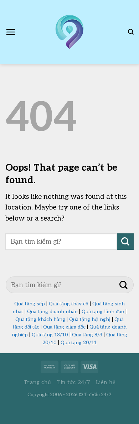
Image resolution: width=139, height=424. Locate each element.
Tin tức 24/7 (73, 382)
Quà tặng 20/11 (79, 343)
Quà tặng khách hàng (40, 319)
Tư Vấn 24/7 (98, 395)
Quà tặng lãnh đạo (103, 312)
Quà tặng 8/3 (87, 335)
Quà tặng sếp (29, 304)
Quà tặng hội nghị (89, 319)
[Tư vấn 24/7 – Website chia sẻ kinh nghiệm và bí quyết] (69, 32)
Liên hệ (105, 382)
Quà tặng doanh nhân (52, 312)
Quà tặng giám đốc (64, 327)
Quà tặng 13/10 (50, 335)
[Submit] (125, 241)
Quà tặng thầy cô (68, 304)
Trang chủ (37, 382)
